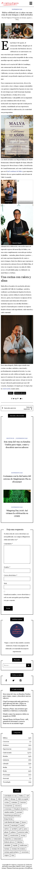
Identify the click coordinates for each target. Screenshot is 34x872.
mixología (14, 825)
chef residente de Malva (14, 171)
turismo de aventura (18, 849)
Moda (17, 771)
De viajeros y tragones (11, 18)
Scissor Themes (7, 868)
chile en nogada (23, 799)
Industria (17, 760)
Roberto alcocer (20, 393)
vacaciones (25, 852)
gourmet (19, 812)
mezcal (6, 825)
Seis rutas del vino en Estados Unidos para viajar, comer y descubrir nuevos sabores (17, 445)
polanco (13, 832)
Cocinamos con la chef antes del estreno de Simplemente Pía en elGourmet (17, 479)
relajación (7, 839)
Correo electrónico (10, 575)
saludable (7, 845)
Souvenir (17, 778)
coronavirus (8, 806)
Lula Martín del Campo (11, 822)
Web (5, 583)
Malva (11, 393)
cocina (6, 802)
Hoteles (17, 756)
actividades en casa (10, 796)
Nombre (7, 567)
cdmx (6, 799)
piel (20, 829)
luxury (24, 822)
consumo (14, 802)
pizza (25, 829)
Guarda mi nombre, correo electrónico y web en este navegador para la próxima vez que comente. (17, 597)
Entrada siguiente (28, 408)
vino (12, 855)
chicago (12, 799)
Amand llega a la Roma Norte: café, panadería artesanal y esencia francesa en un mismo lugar (16, 721)
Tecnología (17, 782)
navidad (14, 829)
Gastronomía (17, 753)
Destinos (10, 438)
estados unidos (9, 812)
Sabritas (19, 842)
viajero (6, 855)
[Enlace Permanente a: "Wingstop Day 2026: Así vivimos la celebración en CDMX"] (17, 496)
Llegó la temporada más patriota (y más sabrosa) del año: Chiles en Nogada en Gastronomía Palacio (16, 703)
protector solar (23, 832)
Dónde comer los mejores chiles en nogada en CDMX (16, 715)
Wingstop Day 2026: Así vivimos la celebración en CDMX (17, 513)
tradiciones (23, 845)
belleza (21, 796)
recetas (23, 835)
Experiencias (17, 9)
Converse (23, 802)
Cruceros (17, 742)
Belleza (17, 738)
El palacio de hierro (20, 809)
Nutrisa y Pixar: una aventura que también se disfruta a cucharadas (15, 710)
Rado (6, 835)
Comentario (8, 544)
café (27, 796)
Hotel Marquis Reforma (12, 816)
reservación (6, 389)
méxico (6, 829)
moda (22, 825)
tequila (15, 845)
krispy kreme (8, 819)
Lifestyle (17, 764)
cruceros (18, 806)
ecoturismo (8, 809)
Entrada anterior (10, 408)
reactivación (14, 835)
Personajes (17, 775)
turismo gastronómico (11, 852)
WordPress (28, 868)
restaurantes (17, 839)
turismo (7, 849)
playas (6, 832)
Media (17, 767)
